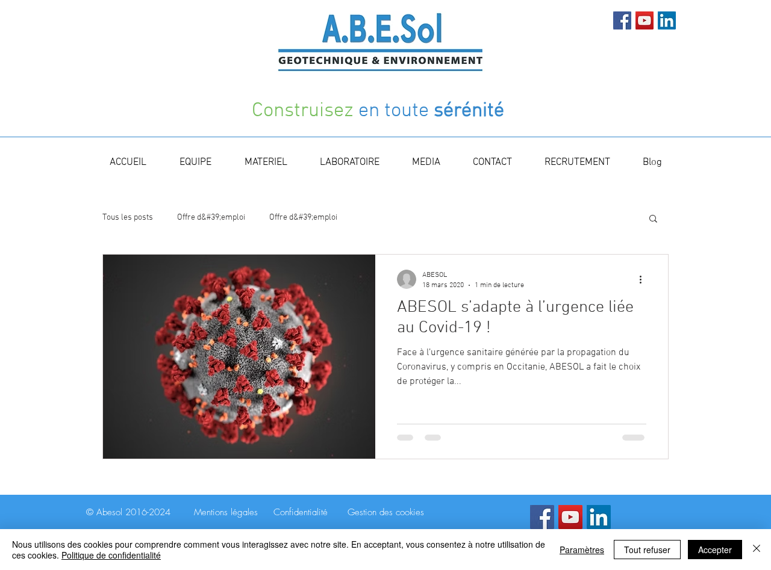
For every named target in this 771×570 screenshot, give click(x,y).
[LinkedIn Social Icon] (667, 20)
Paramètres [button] (582, 550)
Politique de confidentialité (111, 555)
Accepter (715, 550)
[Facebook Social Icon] (622, 20)
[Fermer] (756, 549)
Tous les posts (127, 217)
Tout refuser (647, 550)
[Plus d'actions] (644, 279)
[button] (653, 219)
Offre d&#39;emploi (211, 217)
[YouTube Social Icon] (644, 20)
